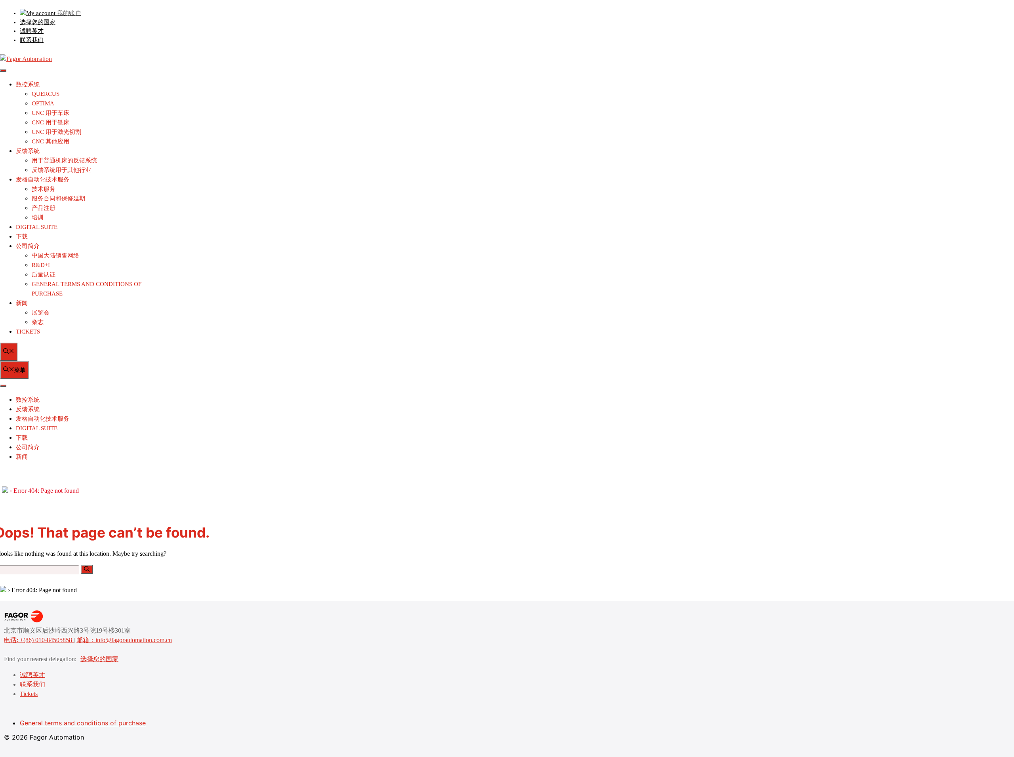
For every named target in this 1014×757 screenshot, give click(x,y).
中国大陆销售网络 (55, 255)
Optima (43, 103)
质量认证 (43, 274)
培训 (38, 217)
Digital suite (36, 227)
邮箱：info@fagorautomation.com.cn (124, 640)
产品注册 (43, 208)
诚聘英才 (32, 31)
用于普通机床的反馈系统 (64, 160)
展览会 (41, 312)
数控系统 (28, 84)
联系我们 (32, 40)
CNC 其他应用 (50, 141)
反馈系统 (28, 151)
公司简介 (28, 246)
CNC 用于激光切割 (56, 132)
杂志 (38, 322)
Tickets (28, 331)
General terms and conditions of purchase (83, 723)
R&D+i (41, 265)
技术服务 (43, 189)
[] (87, 569)
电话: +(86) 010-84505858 (39, 640)
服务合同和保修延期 (58, 198)
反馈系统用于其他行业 (61, 170)
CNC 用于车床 (50, 113)
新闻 (22, 303)
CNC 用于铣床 (50, 122)
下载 (22, 236)
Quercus (45, 94)
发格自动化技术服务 (42, 179)
